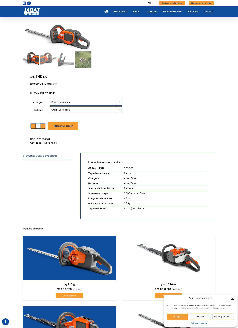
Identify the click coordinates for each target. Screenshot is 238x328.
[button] (232, 298)
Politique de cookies (199, 323)
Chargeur (38, 102)
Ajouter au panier (63, 126)
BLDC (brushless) (134, 208)
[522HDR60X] (168, 258)
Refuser (200, 316)
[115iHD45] (69, 258)
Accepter (178, 316)
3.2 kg (127, 203)
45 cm (127, 198)
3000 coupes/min (134, 193)
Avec (127, 178)
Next (113, 37)
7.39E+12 (128, 168)
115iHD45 (69, 284)
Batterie (38, 110)
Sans (133, 178)
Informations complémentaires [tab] (40, 155)
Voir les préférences (223, 316)
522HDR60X (169, 284)
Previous (25, 37)
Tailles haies (50, 142)
